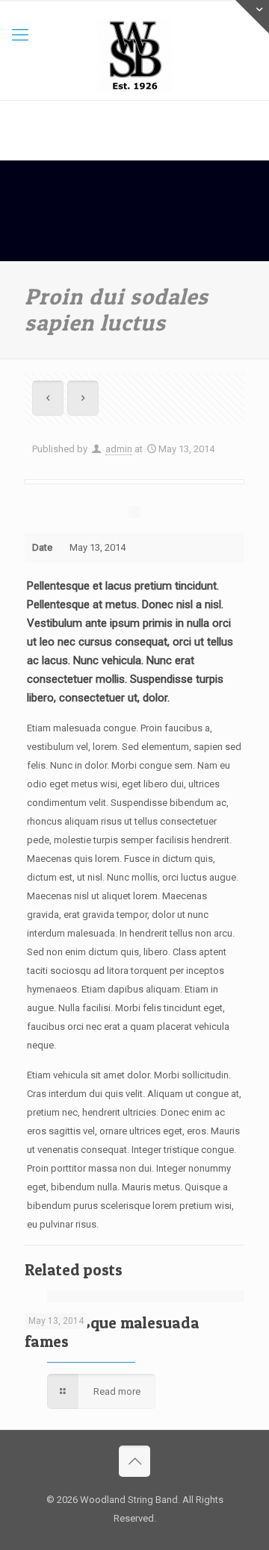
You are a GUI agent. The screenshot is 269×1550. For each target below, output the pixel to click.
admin (118, 448)
